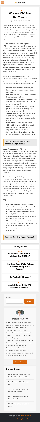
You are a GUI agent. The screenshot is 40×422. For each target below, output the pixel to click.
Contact (29, 419)
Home (10, 419)
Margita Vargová (17, 21)
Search (8, 297)
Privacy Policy (21, 419)
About (14, 419)
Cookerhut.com (26, 415)
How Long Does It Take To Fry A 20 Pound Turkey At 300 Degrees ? (20, 266)
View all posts (20, 362)
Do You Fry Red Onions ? (20, 277)
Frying (20, 10)
